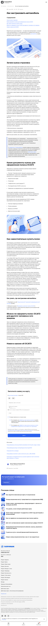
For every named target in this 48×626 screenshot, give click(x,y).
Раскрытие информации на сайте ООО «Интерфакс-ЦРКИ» (13, 601)
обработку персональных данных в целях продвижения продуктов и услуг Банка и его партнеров (24, 426)
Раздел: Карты (4, 562)
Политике (4, 619)
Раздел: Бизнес (4, 579)
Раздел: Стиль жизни (6, 575)
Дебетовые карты (5, 588)
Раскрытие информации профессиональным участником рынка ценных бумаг (16, 598)
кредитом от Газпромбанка (15, 147)
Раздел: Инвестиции (5, 564)
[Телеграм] (8, 616)
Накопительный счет (6, 586)
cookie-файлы (27, 608)
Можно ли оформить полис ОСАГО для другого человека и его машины (23, 25)
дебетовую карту (32, 152)
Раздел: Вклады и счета (6, 568)
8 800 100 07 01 (5, 552)
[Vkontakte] (2, 616)
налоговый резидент (13, 395)
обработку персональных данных (26, 420)
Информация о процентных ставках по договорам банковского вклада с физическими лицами (20, 596)
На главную (3, 6)
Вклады (2, 582)
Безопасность (10, 6)
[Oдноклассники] (5, 616)
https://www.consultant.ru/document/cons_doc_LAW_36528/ (21, 453)
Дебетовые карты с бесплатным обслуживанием (12, 590)
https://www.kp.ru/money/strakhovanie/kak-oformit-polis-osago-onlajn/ (23, 444)
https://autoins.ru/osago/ (13, 450)
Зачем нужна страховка (12, 20)
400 (2, 556)
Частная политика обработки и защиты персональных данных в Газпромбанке (16, 600)
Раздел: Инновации (5, 577)
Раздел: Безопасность (6, 573)
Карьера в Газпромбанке (6, 584)
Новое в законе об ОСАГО (13, 27)
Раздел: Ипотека (5, 566)
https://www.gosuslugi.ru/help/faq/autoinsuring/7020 (19, 447)
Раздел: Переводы (5, 570)
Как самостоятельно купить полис (14, 23)
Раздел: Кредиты (5, 559)
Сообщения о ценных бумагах (7, 603)
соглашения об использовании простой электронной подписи (20, 430)
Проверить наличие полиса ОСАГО (26, 306)
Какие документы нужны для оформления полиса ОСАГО (20, 21)
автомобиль (33, 33)
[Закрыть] (44, 619)
